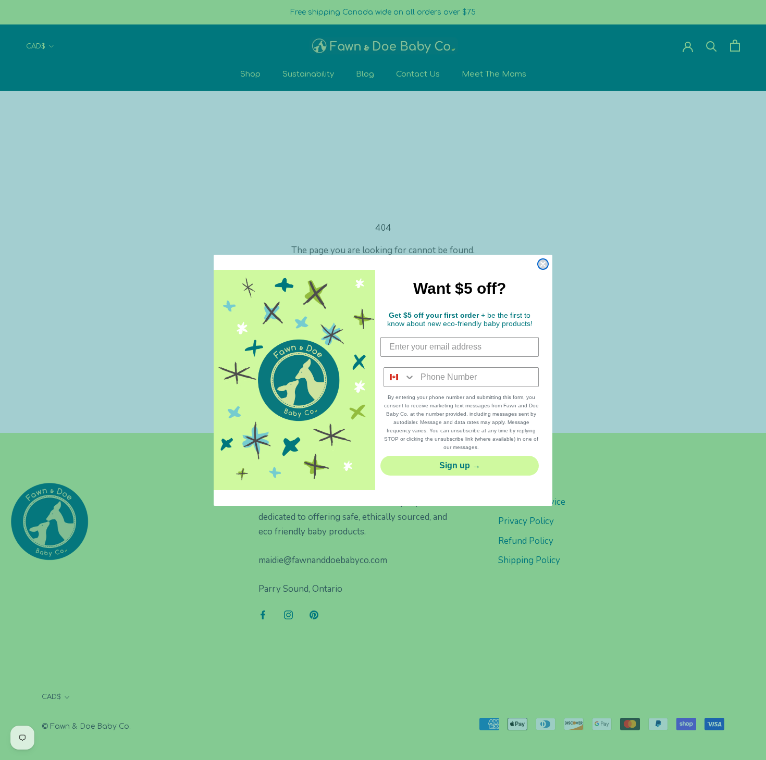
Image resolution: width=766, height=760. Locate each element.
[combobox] (399, 377)
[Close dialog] (543, 264)
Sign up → (459, 465)
